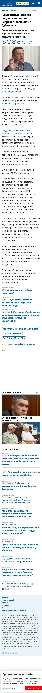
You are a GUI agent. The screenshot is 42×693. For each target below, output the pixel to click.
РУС (33, 3)
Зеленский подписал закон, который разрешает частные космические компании (19, 586)
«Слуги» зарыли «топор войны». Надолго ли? (17, 291)
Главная (5, 11)
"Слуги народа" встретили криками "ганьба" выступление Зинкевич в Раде (17, 302)
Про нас (5, 597)
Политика (13, 11)
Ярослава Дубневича (12, 91)
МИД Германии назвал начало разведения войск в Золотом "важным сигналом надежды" (17, 572)
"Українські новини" (25, 344)
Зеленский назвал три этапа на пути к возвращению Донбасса (21, 473)
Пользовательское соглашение (14, 610)
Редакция (5, 605)
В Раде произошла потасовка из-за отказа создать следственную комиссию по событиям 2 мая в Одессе (20, 459)
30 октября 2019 (26, 11)
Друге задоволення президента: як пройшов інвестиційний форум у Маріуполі (20, 547)
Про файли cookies (9, 688)
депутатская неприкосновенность (20, 329)
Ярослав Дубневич (12, 333)
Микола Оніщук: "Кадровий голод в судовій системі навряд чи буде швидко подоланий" (20, 530)
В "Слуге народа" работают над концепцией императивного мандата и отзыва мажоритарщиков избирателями (21, 316)
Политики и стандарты (11, 608)
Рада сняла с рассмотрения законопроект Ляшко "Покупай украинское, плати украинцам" (16, 500)
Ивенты (5, 602)
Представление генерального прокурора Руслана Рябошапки (17, 132)
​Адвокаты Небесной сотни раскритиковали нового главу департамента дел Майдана (17, 513)
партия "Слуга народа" (14, 338)
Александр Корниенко (13, 103)
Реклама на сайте (8, 600)
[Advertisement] (21, 367)
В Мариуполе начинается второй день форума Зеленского (19, 486)
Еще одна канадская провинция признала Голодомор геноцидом (17, 560)
